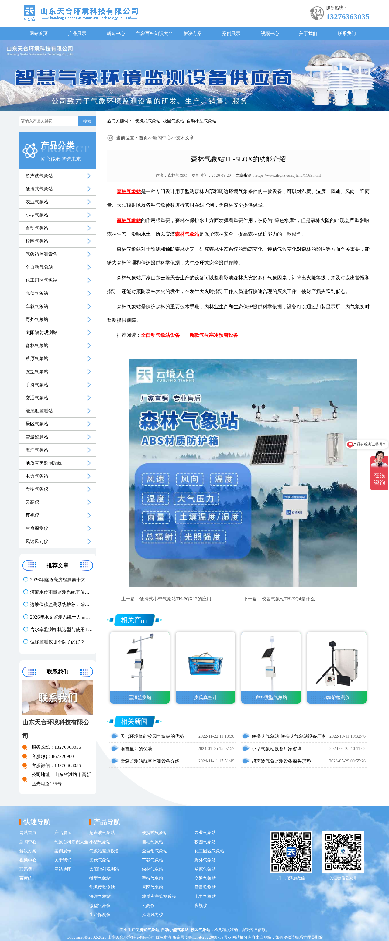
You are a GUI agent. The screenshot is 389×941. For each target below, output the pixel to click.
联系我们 (347, 33)
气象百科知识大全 (154, 33)
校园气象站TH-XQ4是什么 (288, 598)
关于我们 (308, 33)
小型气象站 (37, 215)
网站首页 (38, 33)
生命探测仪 (37, 528)
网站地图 (62, 869)
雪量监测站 (37, 437)
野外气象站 (37, 319)
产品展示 (77, 33)
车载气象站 (37, 306)
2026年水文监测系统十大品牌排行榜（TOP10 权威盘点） (61, 617)
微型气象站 (37, 371)
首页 (143, 137)
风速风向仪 (37, 541)
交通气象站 (37, 397)
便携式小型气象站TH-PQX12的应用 (175, 598)
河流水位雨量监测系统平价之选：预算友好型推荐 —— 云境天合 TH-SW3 (61, 592)
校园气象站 (173, 121)
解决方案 (193, 33)
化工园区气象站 (41, 280)
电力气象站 (37, 476)
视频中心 (270, 33)
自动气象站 (37, 228)
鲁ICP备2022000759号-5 (209, 937)
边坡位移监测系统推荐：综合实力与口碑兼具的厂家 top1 (61, 604)
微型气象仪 (37, 489)
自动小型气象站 (201, 121)
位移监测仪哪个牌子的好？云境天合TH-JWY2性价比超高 (61, 641)
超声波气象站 (39, 175)
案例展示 (231, 33)
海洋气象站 (37, 450)
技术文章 (185, 137)
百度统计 (27, 878)
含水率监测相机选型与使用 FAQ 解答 (61, 629)
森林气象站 (37, 345)
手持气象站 (37, 384)
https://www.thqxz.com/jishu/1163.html (288, 175)
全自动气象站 (39, 267)
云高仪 (32, 502)
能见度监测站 (39, 410)
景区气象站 (37, 423)
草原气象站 (37, 358)
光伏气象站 (37, 293)
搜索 (87, 121)
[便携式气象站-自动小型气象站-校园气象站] (80, 12)
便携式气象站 (147, 121)
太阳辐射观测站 (41, 332)
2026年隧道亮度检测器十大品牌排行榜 (61, 579)
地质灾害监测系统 (44, 463)
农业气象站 (37, 201)
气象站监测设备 (41, 254)
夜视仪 (32, 515)
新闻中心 (116, 33)
